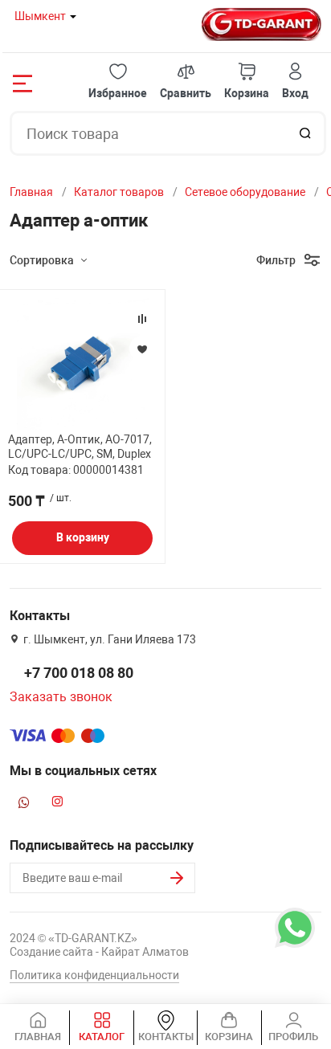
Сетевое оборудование (245, 192)
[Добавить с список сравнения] (142, 319)
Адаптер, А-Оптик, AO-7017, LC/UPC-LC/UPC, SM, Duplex (80, 446)
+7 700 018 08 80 (78, 672)
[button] (117, 81)
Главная (31, 192)
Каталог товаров (119, 192)
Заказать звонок (61, 696)
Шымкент (40, 16)
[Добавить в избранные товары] (142, 348)
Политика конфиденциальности (94, 975)
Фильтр (276, 260)
